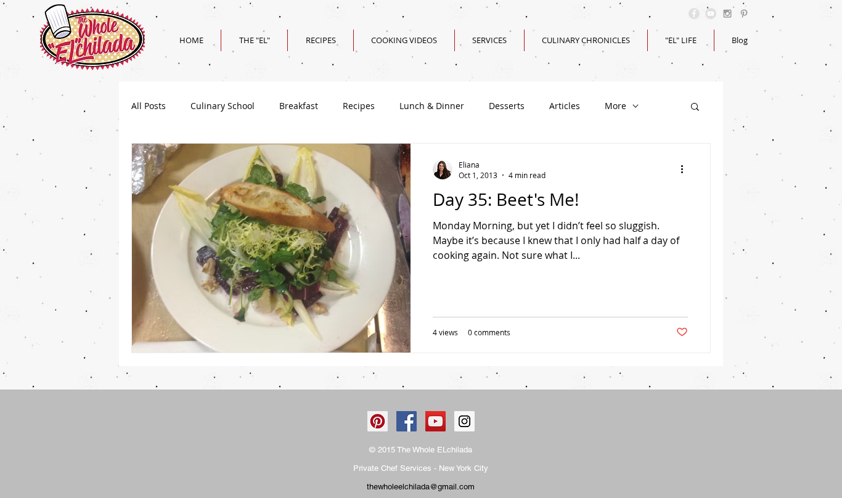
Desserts (507, 106)
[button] (695, 107)
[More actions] (686, 169)
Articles (564, 106)
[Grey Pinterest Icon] (744, 13)
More (615, 106)
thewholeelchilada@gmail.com (421, 486)
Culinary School (222, 106)
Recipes (359, 106)
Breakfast (298, 106)
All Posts (148, 106)
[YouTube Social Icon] (435, 421)
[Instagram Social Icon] (464, 421)
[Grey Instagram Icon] (727, 13)
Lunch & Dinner (431, 106)
